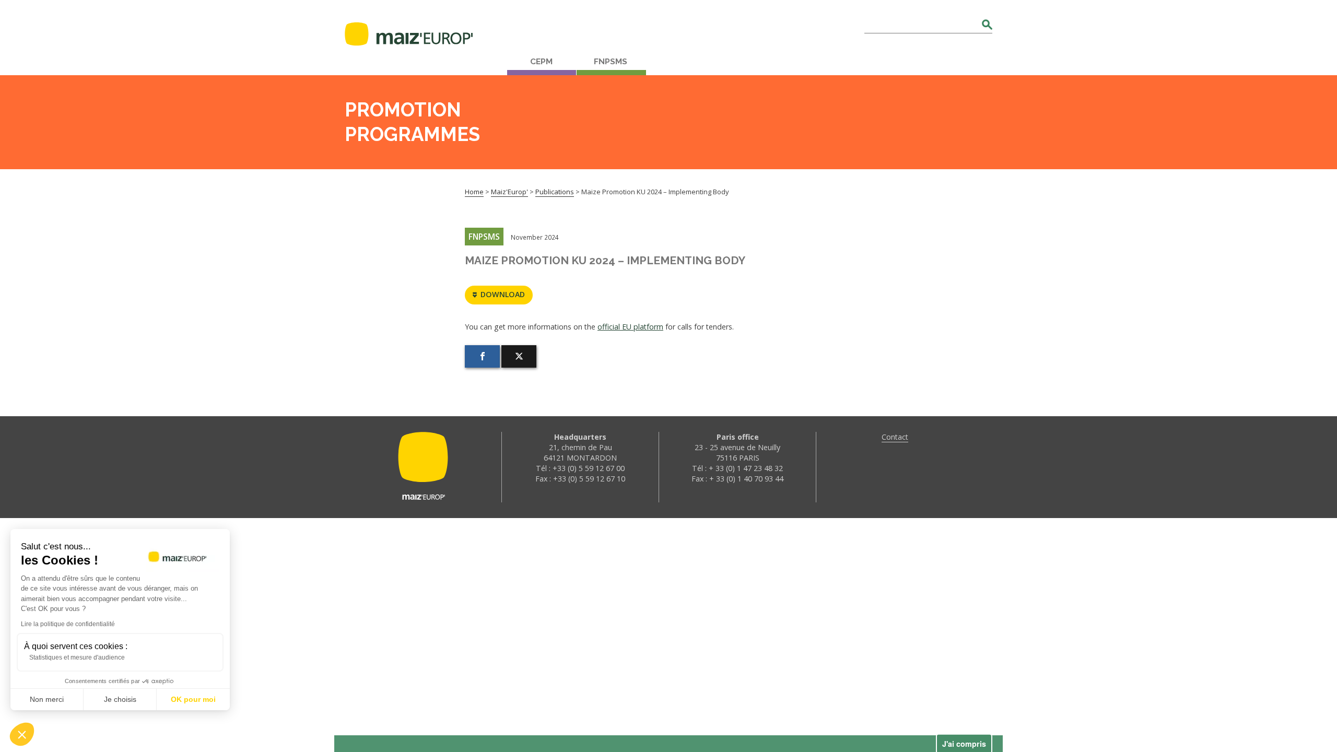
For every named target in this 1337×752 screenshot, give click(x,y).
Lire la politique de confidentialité (68, 624)
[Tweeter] (518, 356)
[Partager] (482, 356)
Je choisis (120, 699)
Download (502, 294)
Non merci (47, 699)
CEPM (541, 61)
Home (474, 191)
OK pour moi (193, 699)
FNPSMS (610, 61)
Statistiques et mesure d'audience (77, 657)
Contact (895, 437)
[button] (21, 734)
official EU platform (630, 327)
